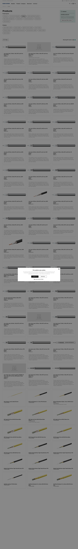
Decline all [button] (43, 276)
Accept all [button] (35, 276)
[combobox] (58, 269)
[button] (39, 279)
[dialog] (39, 274)
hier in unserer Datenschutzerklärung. (43, 273)
